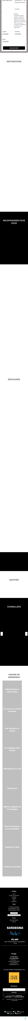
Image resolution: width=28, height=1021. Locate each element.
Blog (14, 900)
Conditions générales (14, 907)
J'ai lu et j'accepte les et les (14, 996)
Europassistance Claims (14, 910)
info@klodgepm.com (14, 964)
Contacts (14, 898)
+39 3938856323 (14, 963)
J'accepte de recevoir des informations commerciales (14, 1000)
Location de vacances (14, 895)
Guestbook (14, 901)
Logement (4, 31)
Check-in (14, 921)
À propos (14, 897)
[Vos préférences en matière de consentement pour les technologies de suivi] (25, 1018)
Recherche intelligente (20, 2)
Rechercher (14, 48)
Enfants (4, 39)
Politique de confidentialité (14, 915)
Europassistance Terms (14, 908)
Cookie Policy (14, 913)
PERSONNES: (17, 31)
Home (14, 894)
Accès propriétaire (14, 920)
